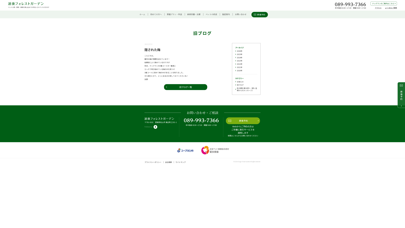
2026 (239, 51)
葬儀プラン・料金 (174, 14)
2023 (239, 60)
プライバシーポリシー (152, 162)
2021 (239, 67)
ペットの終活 (211, 14)
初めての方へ (156, 14)
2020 (239, 70)
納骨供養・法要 (193, 14)
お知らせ (240, 81)
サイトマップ (181, 162)
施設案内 (226, 14)
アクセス (378, 8)
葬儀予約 (261, 14)
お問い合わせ (240, 14)
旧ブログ (240, 85)
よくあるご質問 (391, 8)
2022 (239, 64)
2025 (239, 54)
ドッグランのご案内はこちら (383, 3)
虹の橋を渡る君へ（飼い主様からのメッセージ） (247, 89)
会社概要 (168, 162)
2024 (239, 57)
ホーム (142, 14)
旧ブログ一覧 (185, 87)
